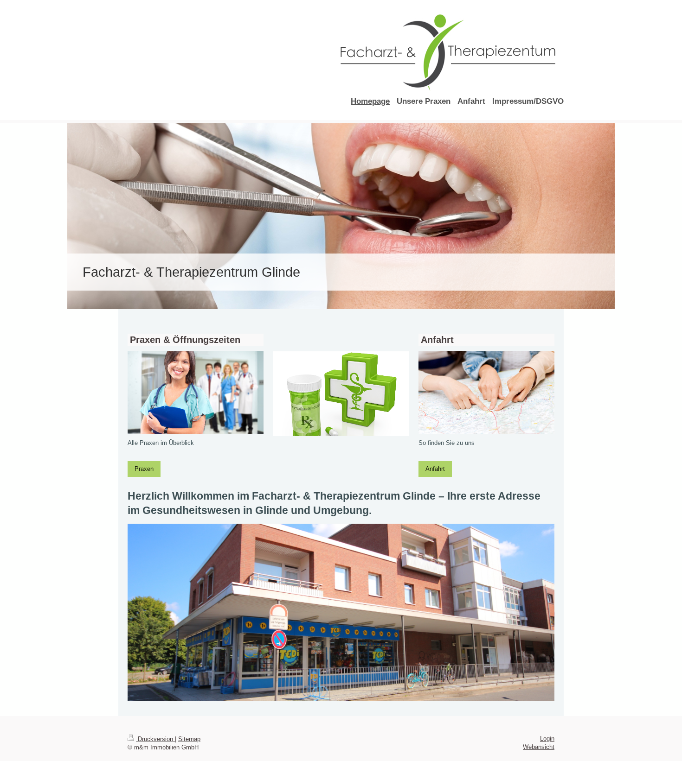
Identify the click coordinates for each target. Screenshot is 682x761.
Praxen (144, 468)
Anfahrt (435, 468)
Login (547, 738)
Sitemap (189, 739)
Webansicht (538, 746)
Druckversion (155, 739)
